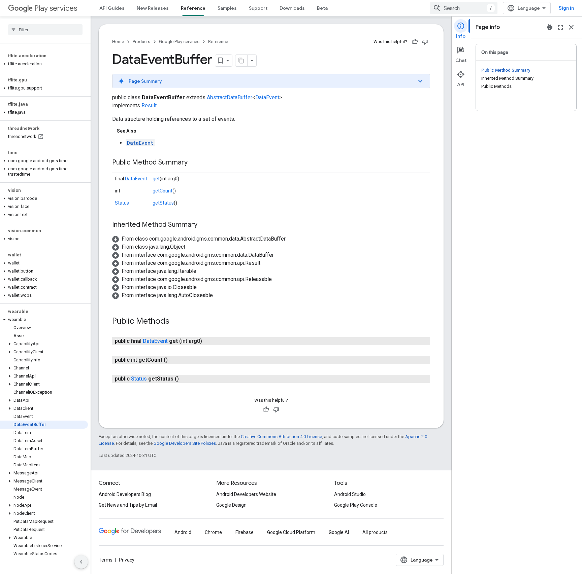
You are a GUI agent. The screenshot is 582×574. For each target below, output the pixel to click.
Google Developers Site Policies (185, 443)
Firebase (244, 532)
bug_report (550, 27)
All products (375, 532)
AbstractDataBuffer (229, 97)
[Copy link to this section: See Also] (143, 131)
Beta (322, 8)
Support (258, 8)
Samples (227, 8)
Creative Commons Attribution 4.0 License (281, 436)
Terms (105, 560)
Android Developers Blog (125, 494)
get (156, 178)
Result (149, 105)
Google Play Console (355, 505)
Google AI (339, 532)
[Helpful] (415, 42)
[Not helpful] (425, 42)
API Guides (112, 8)
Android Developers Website (246, 494)
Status (122, 203)
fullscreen (560, 27)
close (571, 27)
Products (141, 41)
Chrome (213, 532)
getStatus (163, 203)
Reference (193, 8)
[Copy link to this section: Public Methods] (176, 322)
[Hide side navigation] (81, 562)
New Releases (153, 8)
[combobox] (463, 8)
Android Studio (350, 494)
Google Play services (179, 41)
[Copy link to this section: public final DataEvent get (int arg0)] (209, 341)
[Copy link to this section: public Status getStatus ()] (185, 379)
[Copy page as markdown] (241, 60)
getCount (162, 190)
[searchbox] (45, 29)
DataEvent (267, 97)
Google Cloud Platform (291, 532)
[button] (44, 64)
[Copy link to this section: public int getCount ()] (174, 360)
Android (182, 532)
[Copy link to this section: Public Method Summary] (194, 163)
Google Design (231, 505)
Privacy (126, 560)
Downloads (292, 8)
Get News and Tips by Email (128, 505)
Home (118, 41)
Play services (55, 8)
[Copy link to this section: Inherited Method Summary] (204, 225)
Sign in (566, 8)
